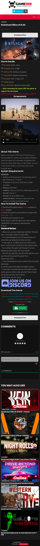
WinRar (3, 215)
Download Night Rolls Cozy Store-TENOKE (18, 459)
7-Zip (10, 215)
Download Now (20, 35)
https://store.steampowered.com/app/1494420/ (18, 94)
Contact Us (19, 11)
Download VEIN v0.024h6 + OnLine (15, 412)
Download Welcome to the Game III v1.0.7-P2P (19, 534)
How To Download (20, 302)
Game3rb (24, 542)
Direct (3, 210)
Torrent (25, 207)
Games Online (5, 409)
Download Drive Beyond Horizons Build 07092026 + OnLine (17, 484)
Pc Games (13, 409)
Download (22, 308)
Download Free (20, 318)
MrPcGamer (23, 544)
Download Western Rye (11, 509)
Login (37, 352)
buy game (28, 296)
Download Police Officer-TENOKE (15, 435)
